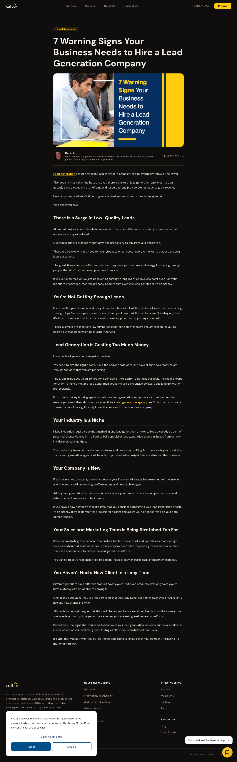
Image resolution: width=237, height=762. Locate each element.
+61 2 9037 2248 (199, 6)
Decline (71, 746)
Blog (163, 726)
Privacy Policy (197, 754)
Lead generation (64, 174)
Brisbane (166, 702)
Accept (31, 746)
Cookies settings (51, 736)
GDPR (211, 754)
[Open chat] (227, 752)
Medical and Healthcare (98, 702)
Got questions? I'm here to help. (206, 740)
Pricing (222, 6)
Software (89, 689)
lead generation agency (131, 402)
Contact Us (131, 6)
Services (71, 6)
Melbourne (167, 695)
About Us (109, 6)
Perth (164, 708)
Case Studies (169, 732)
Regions (90, 6)
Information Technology (98, 695)
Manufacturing (92, 708)
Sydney (165, 689)
